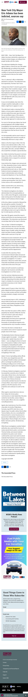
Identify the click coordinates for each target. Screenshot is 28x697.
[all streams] (26, 695)
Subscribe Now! (14, 529)
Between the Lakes (11, 616)
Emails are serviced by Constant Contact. (12, 630)
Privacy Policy (6, 665)
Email (4, 607)
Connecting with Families (12, 619)
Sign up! (14, 636)
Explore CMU (6, 678)
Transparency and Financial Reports (11, 668)
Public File (5, 671)
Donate (23, 2)
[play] (2, 695)
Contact (4, 662)
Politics (4, 462)
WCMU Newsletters (11, 621)
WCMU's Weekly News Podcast (14, 515)
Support (5, 674)
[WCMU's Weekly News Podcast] (14, 498)
